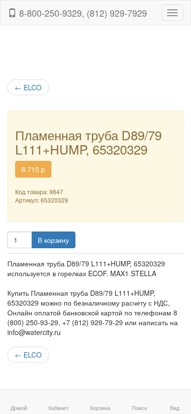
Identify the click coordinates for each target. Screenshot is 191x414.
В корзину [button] (53, 240)
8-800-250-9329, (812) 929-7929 (82, 12)
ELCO (28, 87)
